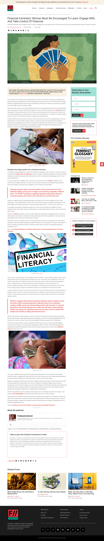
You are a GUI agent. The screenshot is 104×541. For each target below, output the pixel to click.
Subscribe (76, 115)
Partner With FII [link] (64, 515)
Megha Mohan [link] (44, 494)
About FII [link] (43, 512)
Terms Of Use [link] (83, 515)
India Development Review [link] (39, 165)
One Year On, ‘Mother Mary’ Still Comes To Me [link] (89, 199)
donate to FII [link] (23, 93)
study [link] (58, 110)
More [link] (85, 8)
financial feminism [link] (22, 429)
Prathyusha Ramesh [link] (15, 27)
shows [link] (16, 214)
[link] (102, 164)
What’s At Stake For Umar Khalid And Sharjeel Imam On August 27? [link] (88, 180)
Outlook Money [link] (39, 273)
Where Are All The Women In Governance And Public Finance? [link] (34, 405)
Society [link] (9, 14)
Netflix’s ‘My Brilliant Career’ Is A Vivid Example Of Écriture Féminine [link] (88, 191)
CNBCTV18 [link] (39, 370)
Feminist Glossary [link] (61, 8)
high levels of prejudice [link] (24, 174)
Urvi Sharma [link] (87, 203)
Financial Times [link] (25, 82)
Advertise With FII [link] (65, 512)
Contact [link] (43, 515)
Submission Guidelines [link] (47, 517)
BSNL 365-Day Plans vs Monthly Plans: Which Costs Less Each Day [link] (81, 493)
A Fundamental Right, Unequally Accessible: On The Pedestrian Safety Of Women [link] (88, 209)
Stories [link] (34, 8)
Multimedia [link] (71, 8)
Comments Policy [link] (84, 512)
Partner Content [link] (14, 496)
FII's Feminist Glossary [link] (80, 138)
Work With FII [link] (64, 517)
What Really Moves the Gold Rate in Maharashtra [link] (20, 493)
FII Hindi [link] (79, 8)
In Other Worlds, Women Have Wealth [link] (52, 492)
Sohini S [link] (86, 185)
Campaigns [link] (49, 8)
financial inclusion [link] (33, 429)
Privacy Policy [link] (83, 517)
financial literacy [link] (43, 429)
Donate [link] (91, 8)
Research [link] (41, 8)
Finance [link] (15, 14)
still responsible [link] (18, 393)
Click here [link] (85, 2)
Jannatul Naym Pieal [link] (90, 195)
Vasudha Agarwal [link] (89, 214)
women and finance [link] (55, 429)
